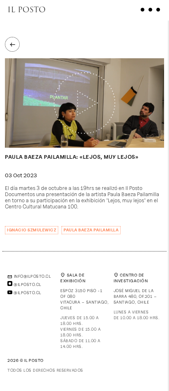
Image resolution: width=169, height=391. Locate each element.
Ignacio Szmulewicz (31, 229)
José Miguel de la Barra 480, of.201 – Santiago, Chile (135, 296)
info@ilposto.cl (29, 276)
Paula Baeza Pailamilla (91, 229)
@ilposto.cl (26, 284)
